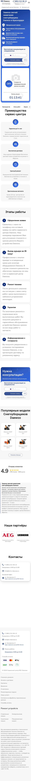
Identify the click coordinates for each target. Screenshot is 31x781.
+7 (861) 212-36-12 (20, 1)
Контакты (4, 683)
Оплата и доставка (7, 680)
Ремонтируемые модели (8, 692)
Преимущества (6, 106)
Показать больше (15, 455)
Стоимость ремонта (7, 677)
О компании (5, 689)
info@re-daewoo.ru (11, 639)
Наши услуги (5, 695)
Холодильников (17, 714)
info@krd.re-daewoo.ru (12, 571)
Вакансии (4, 686)
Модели (26, 106)
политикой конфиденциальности (18, 64)
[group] (8, 537)
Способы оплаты (6, 703)
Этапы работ (17, 106)
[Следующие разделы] (29, 107)
